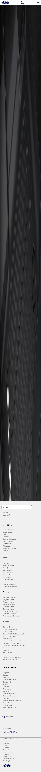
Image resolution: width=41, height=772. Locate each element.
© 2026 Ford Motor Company (10, 739)
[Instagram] (11, 732)
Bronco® (5, 513)
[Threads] (14, 732)
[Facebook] (2, 732)
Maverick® (6, 515)
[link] (5, 741)
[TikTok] (16, 732)
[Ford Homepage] (7, 767)
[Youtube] (8, 732)
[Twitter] (5, 732)
